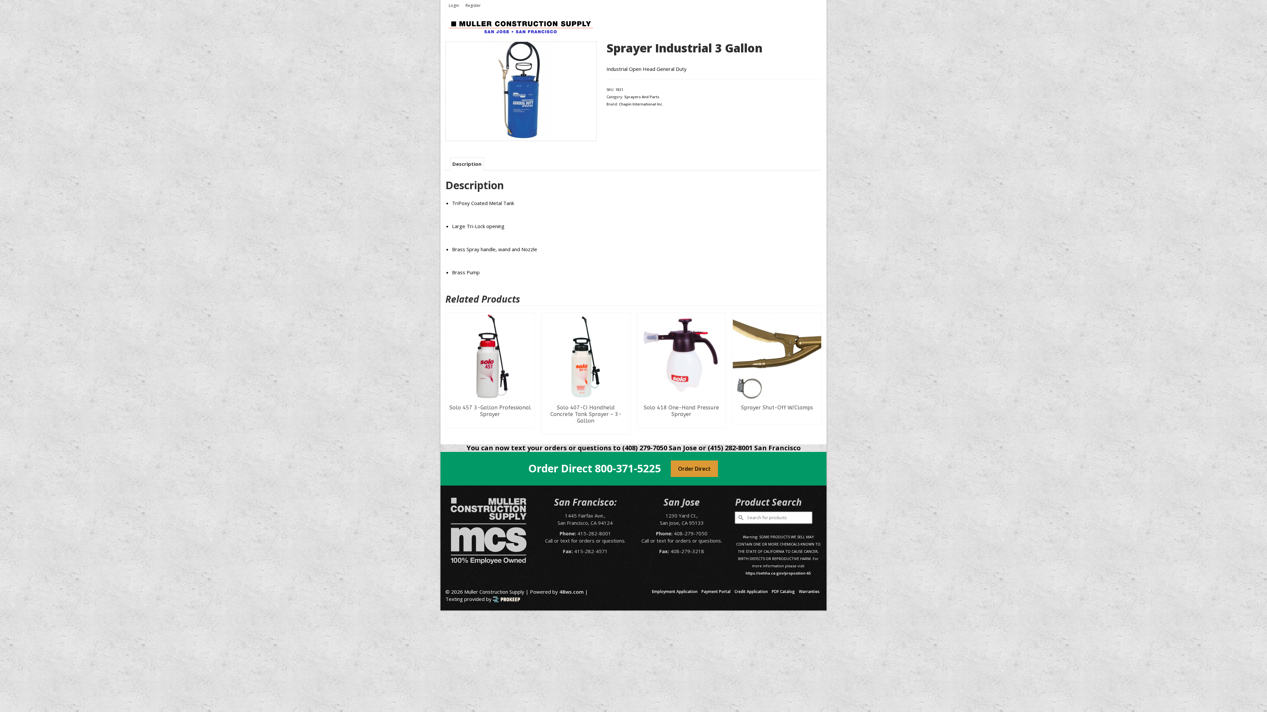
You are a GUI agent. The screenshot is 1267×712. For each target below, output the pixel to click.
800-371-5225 (628, 468)
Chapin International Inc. (641, 104)
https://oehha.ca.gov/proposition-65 (778, 573)
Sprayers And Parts (641, 96)
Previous (451, 373)
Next (816, 373)
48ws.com (571, 591)
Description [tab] (466, 164)
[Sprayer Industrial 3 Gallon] (520, 90)
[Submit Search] (740, 517)
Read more (490, 429)
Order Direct (694, 468)
